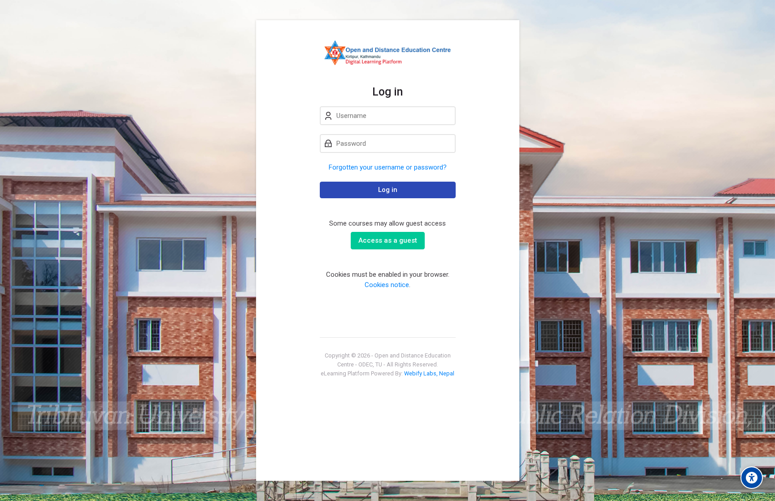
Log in (387, 190)
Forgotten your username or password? (388, 167)
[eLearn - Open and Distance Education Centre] (388, 52)
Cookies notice (387, 285)
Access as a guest (387, 240)
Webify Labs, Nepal (429, 373)
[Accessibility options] (751, 477)
